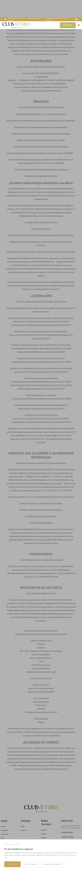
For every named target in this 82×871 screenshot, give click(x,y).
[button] (79, 25)
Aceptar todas (12, 864)
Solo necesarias (30, 864)
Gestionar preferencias (52, 864)
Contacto (67, 25)
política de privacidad (61, 855)
